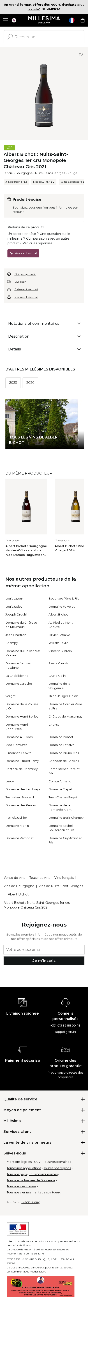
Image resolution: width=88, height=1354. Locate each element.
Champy (11, 643)
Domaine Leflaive (61, 745)
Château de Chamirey (21, 769)
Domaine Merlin (17, 825)
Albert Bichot (58, 614)
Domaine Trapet (60, 789)
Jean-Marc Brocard (19, 797)
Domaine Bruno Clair (64, 753)
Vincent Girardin (60, 651)
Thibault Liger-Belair (63, 696)
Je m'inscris (44, 961)
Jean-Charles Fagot (63, 797)
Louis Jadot (13, 606)
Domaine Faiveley (62, 606)
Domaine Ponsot (61, 737)
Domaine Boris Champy (66, 817)
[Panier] (82, 20)
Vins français (64, 878)
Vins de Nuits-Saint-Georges (61, 886)
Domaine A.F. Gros (18, 737)
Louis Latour (14, 598)
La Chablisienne (16, 675)
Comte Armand (60, 781)
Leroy (9, 781)
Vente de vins (14, 878)
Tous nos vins (39, 878)
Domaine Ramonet (19, 838)
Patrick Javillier (16, 817)
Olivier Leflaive (59, 635)
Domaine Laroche (18, 683)
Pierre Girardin (59, 663)
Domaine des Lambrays (22, 789)
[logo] (44, 20)
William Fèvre (58, 643)
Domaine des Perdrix (21, 805)
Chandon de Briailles (64, 761)
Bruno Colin (57, 675)
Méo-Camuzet (16, 745)
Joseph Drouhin (16, 614)
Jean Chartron (15, 635)
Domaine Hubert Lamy (22, 761)
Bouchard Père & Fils (64, 598)
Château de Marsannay (65, 716)
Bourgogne (24, 173)
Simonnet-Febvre (18, 753)
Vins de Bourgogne (19, 886)
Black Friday (30, 1202)
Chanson (55, 724)
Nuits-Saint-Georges (50, 173)
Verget (10, 696)
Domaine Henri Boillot (21, 716)
